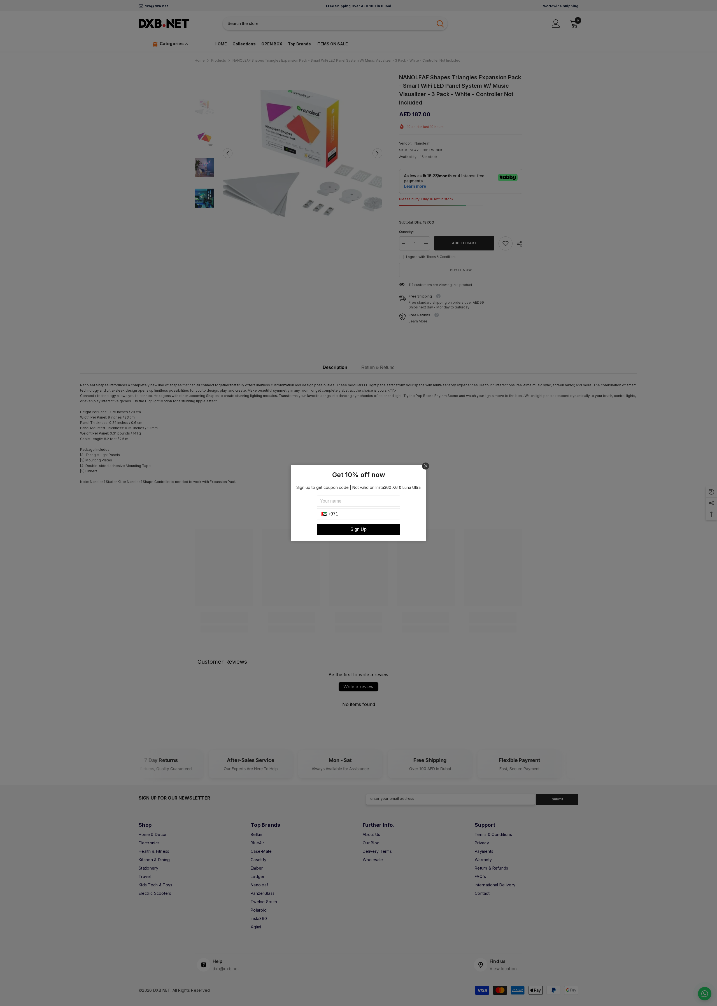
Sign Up (358, 529)
